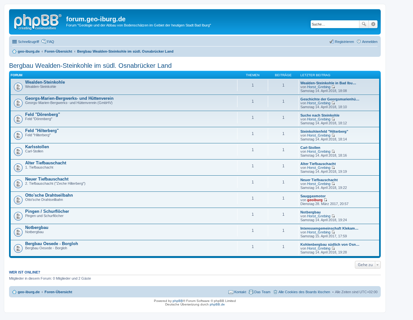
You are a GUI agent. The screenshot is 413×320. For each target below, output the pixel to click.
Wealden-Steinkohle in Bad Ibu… (328, 83)
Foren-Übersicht (58, 292)
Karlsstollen (37, 146)
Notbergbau (310, 212)
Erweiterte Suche (373, 24)
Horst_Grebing (318, 87)
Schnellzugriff (28, 42)
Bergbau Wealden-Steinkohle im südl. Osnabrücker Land (90, 65)
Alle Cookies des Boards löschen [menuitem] (304, 292)
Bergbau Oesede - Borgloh (51, 243)
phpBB (178, 301)
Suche (364, 24)
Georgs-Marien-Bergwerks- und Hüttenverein (69, 98)
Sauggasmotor (313, 196)
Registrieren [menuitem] (344, 42)
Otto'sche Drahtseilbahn (49, 195)
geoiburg (315, 200)
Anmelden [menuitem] (370, 42)
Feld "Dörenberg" (42, 114)
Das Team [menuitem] (262, 292)
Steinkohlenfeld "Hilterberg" (324, 131)
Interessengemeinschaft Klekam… (329, 228)
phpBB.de (217, 304)
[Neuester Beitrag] (333, 87)
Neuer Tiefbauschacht (46, 179)
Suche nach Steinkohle (319, 115)
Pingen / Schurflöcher (47, 211)
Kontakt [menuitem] (240, 292)
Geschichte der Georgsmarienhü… (329, 99)
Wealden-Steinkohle (45, 82)
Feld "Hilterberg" (42, 130)
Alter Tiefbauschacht (45, 162)
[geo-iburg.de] (38, 21)
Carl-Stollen (310, 148)
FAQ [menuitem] (50, 42)
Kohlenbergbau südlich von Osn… (329, 244)
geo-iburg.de (29, 292)
